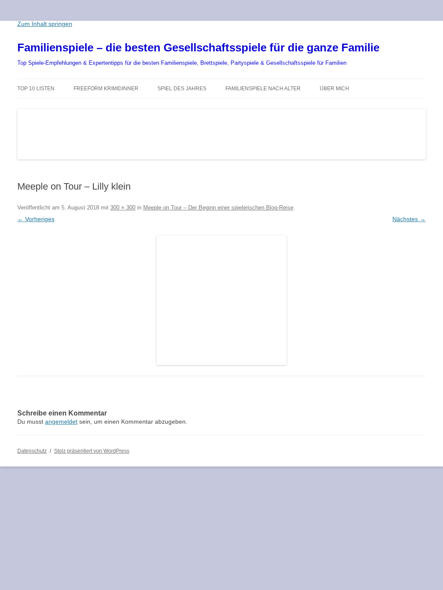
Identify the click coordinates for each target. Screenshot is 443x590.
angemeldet (61, 421)
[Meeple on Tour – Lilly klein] (221, 300)
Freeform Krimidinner (106, 89)
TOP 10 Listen (36, 89)
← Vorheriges (36, 219)
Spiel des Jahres (181, 89)
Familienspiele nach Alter (263, 89)
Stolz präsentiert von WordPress (91, 451)
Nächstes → (409, 219)
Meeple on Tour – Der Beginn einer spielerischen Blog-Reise (218, 207)
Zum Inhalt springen (44, 23)
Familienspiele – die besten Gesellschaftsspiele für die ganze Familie (198, 47)
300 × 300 (122, 207)
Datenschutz (32, 451)
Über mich (334, 89)
